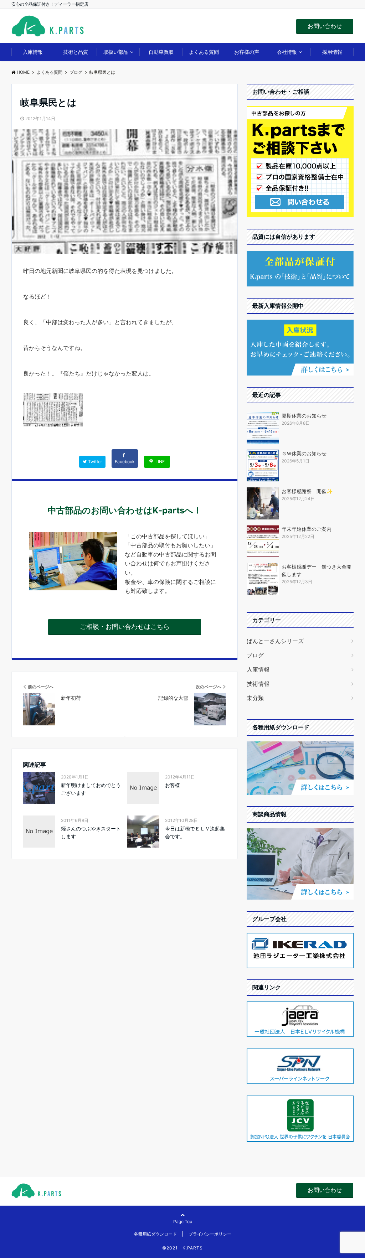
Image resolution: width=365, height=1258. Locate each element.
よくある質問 (204, 52)
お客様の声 (246, 52)
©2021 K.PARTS (182, 1248)
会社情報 (287, 52)
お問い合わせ (325, 26)
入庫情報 (33, 52)
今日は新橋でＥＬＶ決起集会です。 (195, 832)
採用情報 (332, 52)
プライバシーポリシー (210, 1234)
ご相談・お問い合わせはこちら (125, 626)
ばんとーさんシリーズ (275, 640)
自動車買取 (161, 52)
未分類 (255, 698)
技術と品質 (75, 52)
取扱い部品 (115, 52)
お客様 (172, 785)
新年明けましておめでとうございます (91, 789)
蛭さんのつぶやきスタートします (91, 832)
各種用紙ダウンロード (155, 1234)
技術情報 (258, 683)
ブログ (255, 655)
